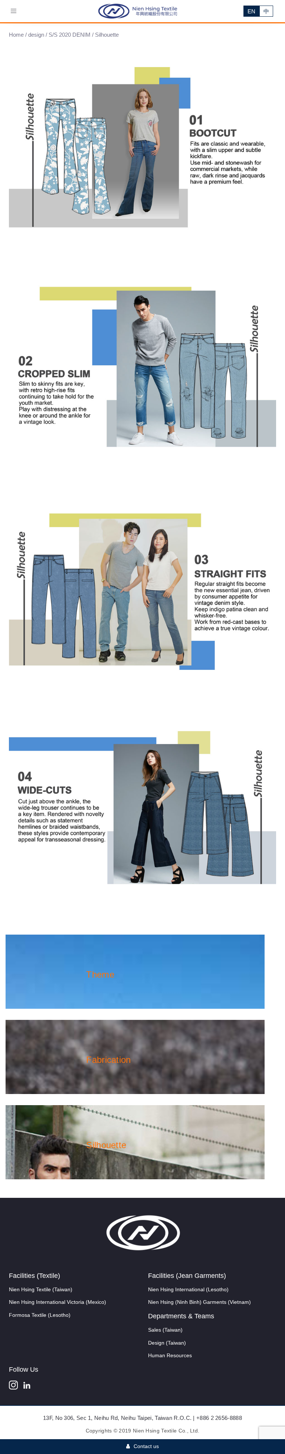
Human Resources (170, 1355)
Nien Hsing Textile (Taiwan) (40, 1289)
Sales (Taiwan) (165, 1330)
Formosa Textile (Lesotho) (40, 1315)
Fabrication (108, 1060)
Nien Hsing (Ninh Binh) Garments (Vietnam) (199, 1302)
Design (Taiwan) (167, 1343)
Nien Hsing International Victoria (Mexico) (57, 1302)
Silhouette (106, 1145)
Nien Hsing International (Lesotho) (188, 1289)
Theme (100, 974)
